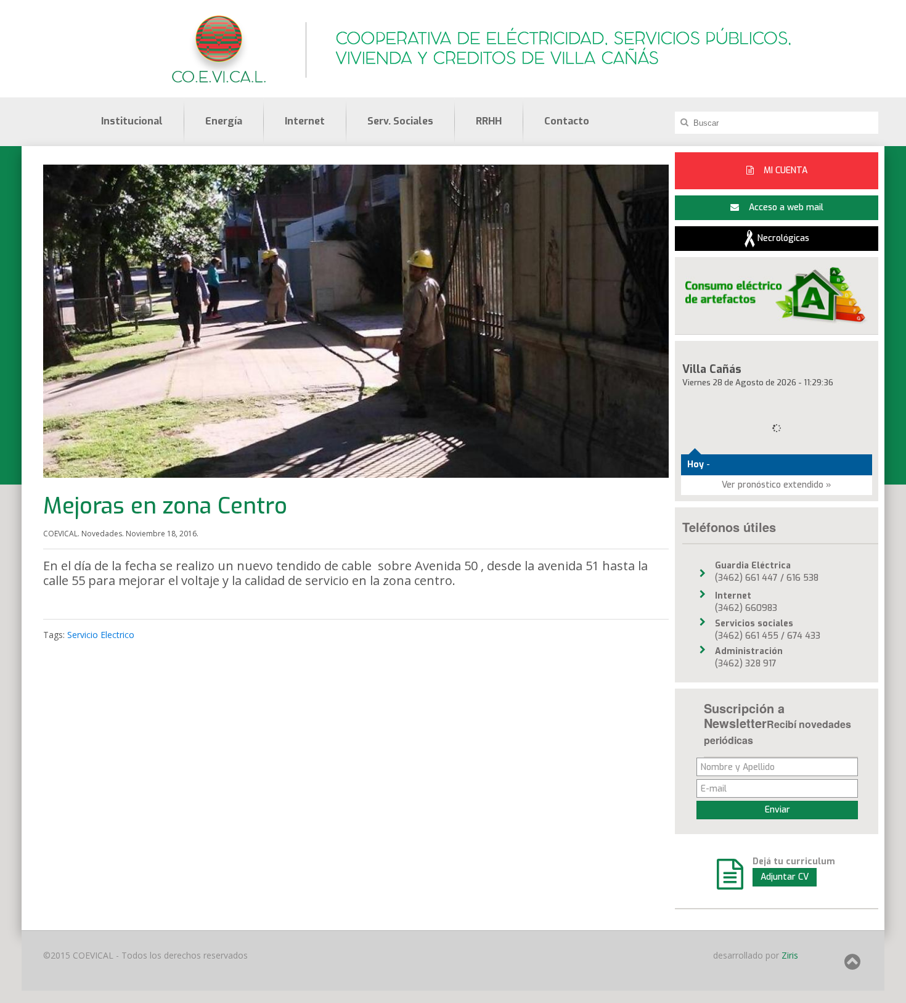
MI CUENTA (784, 170)
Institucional (132, 121)
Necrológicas (782, 238)
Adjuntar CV (785, 877)
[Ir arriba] (852, 966)
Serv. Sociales (400, 121)
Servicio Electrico (100, 635)
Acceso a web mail (784, 207)
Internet (305, 121)
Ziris (788, 955)
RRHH (489, 121)
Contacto (566, 121)
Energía (223, 121)
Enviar (777, 810)
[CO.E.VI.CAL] (219, 48)
